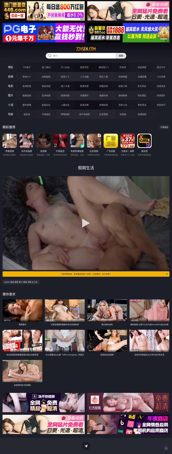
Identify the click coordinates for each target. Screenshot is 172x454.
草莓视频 (65, 114)
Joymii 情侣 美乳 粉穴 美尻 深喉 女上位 (20, 282)
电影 (10, 86)
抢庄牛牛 (161, 67)
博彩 (10, 67)
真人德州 (46, 67)
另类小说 (123, 104)
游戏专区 (84, 67)
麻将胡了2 (104, 67)
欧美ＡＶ (65, 76)
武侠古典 (84, 104)
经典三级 (123, 86)
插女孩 (27, 114)
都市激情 (27, 104)
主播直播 (142, 76)
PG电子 (27, 67)
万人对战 (65, 67)
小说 (10, 105)
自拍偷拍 (46, 76)
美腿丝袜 (103, 95)
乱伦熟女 (142, 86)
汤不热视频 (84, 114)
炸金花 (123, 67)
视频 (10, 76)
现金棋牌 (142, 67)
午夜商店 (46, 114)
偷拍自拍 (46, 86)
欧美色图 (65, 95)
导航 (10, 114)
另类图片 (161, 95)
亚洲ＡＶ (27, 76)
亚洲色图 (46, 95)
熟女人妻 (103, 76)
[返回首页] (166, 448)
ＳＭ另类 (161, 76)
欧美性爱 (84, 86)
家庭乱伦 (46, 104)
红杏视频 (103, 114)
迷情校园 (103, 104)
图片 (10, 95)
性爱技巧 (161, 104)
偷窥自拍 (27, 95)
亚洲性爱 (27, 86)
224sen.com (86, 49)
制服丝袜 (103, 86)
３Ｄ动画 (84, 76)
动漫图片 (84, 95)
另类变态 (161, 86)
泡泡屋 (123, 114)
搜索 (121, 55)
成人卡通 (65, 86)
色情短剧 (142, 114)
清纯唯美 (123, 95)
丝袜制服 (123, 76)
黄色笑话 (142, 104)
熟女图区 (142, 95)
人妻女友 (65, 104)
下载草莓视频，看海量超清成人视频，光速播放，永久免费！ (86, 274)
